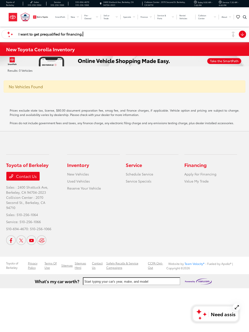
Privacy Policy (32, 265)
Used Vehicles (78, 181)
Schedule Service (139, 174)
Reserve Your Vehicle (84, 188)
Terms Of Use (50, 265)
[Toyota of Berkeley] (28, 16)
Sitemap (67, 265)
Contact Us (26, 176)
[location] (100, 3)
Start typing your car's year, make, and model (116, 281)
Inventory (78, 164)
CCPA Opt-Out (155, 265)
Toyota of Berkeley (12, 265)
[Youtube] (31, 240)
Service (134, 164)
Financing (195, 164)
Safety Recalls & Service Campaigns (122, 265)
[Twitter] (21, 240)
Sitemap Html (80, 265)
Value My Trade (196, 181)
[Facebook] (11, 240)
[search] (245, 17)
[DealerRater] (41, 240)
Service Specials (138, 181)
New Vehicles (78, 174)
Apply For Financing (200, 174)
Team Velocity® (195, 264)
